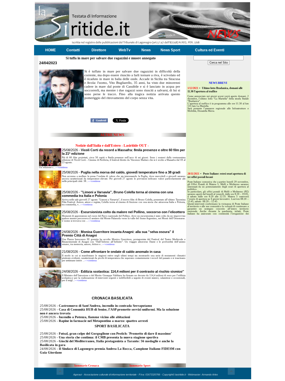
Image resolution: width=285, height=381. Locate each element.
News (146, 50)
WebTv (124, 50)
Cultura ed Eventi (209, 50)
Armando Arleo (210, 374)
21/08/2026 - (111, 251)
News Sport (170, 50)
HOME (50, 50)
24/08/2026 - (123, 271)
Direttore (99, 50)
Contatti (73, 50)
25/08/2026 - (121, 172)
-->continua (61, 167)
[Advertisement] (112, 109)
